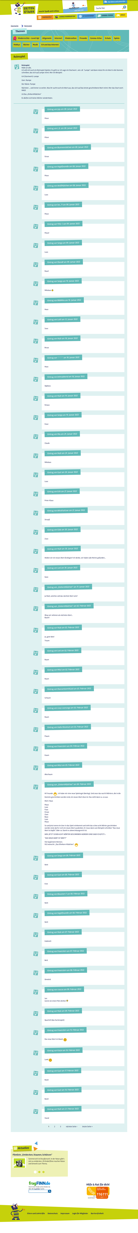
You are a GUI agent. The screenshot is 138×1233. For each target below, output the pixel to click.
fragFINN (37, 1189)
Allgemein (46, 38)
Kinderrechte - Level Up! (28, 38)
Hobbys (17, 44)
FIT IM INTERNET (88, 16)
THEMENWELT (47, 17)
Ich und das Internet (50, 44)
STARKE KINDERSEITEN (67, 16)
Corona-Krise (96, 38)
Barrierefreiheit (97, 1213)
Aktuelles (23, 1148)
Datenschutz (53, 1213)
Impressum (65, 1213)
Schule (108, 38)
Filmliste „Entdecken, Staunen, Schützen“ (32, 1154)
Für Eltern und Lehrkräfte (116, 1)
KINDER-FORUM (107, 15)
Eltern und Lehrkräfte (36, 1213)
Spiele (117, 38)
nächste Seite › (71, 1126)
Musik (35, 44)
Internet (58, 38)
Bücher (26, 44)
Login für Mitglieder (80, 1213)
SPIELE (122, 15)
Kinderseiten (70, 38)
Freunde (83, 38)
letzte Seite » (87, 1126)
